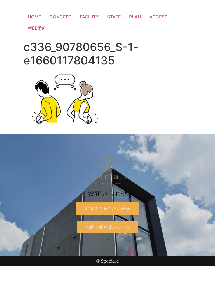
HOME (34, 17)
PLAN (135, 17)
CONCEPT (60, 17)
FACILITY (89, 17)
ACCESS (158, 17)
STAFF (114, 17)
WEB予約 (37, 28)
